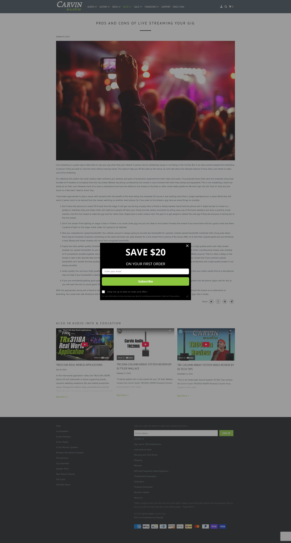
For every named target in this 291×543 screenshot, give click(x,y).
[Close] (187, 246)
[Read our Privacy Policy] (187, 296)
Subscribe (145, 281)
